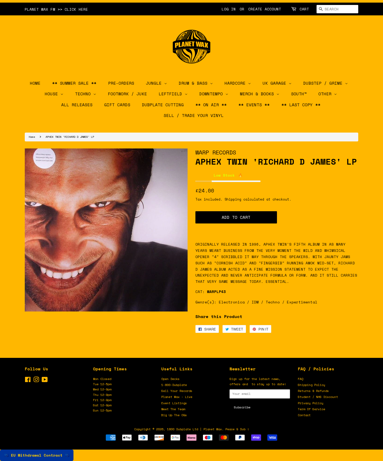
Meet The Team (173, 409)
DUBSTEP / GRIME (324, 83)
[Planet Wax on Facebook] (28, 380)
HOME (35, 83)
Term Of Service (311, 409)
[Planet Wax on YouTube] (45, 380)
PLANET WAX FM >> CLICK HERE (56, 9)
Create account (264, 9)
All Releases (76, 105)
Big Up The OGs (174, 415)
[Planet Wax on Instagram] (36, 380)
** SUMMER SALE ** (74, 83)
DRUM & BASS (194, 83)
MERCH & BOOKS (258, 94)
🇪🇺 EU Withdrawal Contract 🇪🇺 (36, 455)
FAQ (300, 379)
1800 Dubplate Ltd (182, 429)
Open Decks (170, 379)
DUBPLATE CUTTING (163, 105)
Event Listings (174, 403)
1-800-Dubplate (174, 385)
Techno (84, 94)
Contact (304, 415)
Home (32, 137)
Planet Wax (212, 429)
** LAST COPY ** (300, 105)
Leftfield (172, 94)
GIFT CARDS (117, 105)
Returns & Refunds (313, 391)
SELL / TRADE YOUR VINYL (194, 115)
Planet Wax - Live (176, 397)
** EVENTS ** (254, 105)
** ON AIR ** (211, 105)
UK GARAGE (276, 83)
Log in (229, 9)
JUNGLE (155, 83)
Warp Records (215, 152)
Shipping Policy (311, 385)
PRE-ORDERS (121, 83)
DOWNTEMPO (212, 94)
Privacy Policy (310, 403)
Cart (304, 9)
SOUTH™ (299, 94)
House (52, 94)
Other (326, 94)
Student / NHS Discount (318, 397)
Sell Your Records (176, 391)
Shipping (233, 199)
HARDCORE (236, 83)
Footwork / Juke (127, 94)
